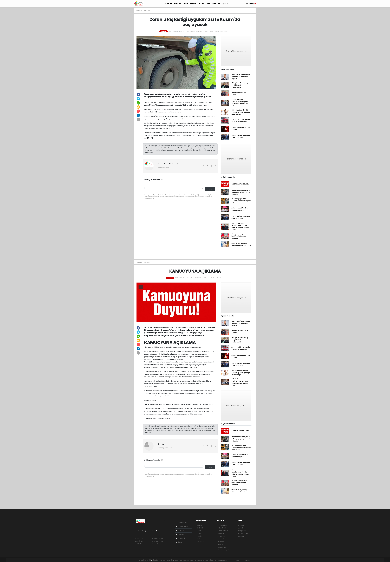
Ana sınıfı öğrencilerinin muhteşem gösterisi (240, 120)
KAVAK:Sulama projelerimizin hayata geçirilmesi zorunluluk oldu (239, 102)
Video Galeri (182, 527)
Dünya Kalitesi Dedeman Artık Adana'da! (240, 137)
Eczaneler (221, 533)
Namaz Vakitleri (223, 531)
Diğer (224, 3)
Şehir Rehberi (222, 547)
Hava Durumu (222, 525)
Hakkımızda (139, 538)
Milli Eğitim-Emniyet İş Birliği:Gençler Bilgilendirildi (239, 85)
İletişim (181, 542)
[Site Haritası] (157, 531)
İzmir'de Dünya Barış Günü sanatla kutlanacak (241, 244)
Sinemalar (221, 542)
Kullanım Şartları (157, 538)
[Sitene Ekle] (161, 531)
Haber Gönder (157, 544)
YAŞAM (193, 3)
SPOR (207, 3)
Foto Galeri (182, 523)
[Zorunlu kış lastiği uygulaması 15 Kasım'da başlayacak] (176, 62)
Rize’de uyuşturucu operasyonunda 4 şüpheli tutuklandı (241, 201)
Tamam (248, 560)
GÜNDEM (168, 3)
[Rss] (153, 531)
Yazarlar (181, 530)
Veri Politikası (139, 544)
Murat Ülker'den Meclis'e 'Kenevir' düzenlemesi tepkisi (240, 76)
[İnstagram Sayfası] (143, 531)
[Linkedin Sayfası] (150, 531)
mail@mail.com (163, 168)
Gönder (210, 189)
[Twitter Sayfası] (139, 531)
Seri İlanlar (221, 544)
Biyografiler (242, 531)
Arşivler (181, 534)
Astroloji (241, 536)
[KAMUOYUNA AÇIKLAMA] (176, 302)
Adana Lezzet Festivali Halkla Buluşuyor (239, 209)
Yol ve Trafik (222, 528)
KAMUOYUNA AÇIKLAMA (240, 184)
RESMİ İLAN (215, 3)
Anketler (241, 528)
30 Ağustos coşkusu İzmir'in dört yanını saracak (239, 236)
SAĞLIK (185, 3)
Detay (239, 560)
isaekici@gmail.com (165, 448)
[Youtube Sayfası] (146, 531)
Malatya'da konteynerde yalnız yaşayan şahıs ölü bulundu (241, 192)
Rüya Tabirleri (243, 533)
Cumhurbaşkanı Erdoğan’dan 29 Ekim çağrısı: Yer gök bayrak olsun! (240, 226)
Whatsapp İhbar (157, 541)
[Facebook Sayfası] (136, 531)
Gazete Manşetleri (224, 550)
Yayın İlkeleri (139, 541)
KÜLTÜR (201, 3)
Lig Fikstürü (221, 536)
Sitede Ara (241, 525)
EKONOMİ (177, 3)
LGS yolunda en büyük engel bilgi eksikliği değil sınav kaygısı (240, 112)
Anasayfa (139, 10)
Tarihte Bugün (222, 539)
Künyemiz (182, 538)
